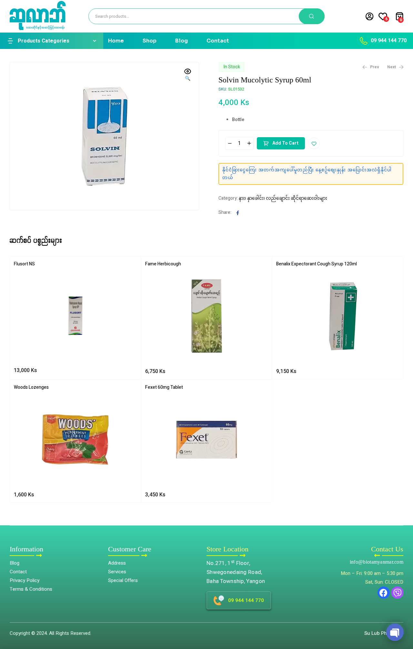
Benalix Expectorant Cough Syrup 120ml (316, 264)
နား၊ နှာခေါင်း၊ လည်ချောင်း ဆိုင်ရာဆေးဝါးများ (283, 198)
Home (116, 40)
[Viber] (397, 593)
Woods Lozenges (31, 387)
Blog (181, 40)
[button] (403, 615)
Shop (149, 40)
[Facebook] (384, 593)
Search (312, 16)
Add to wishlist (314, 143)
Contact (217, 40)
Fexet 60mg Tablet (164, 387)
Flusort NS (24, 264)
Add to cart (285, 143)
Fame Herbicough (163, 264)
